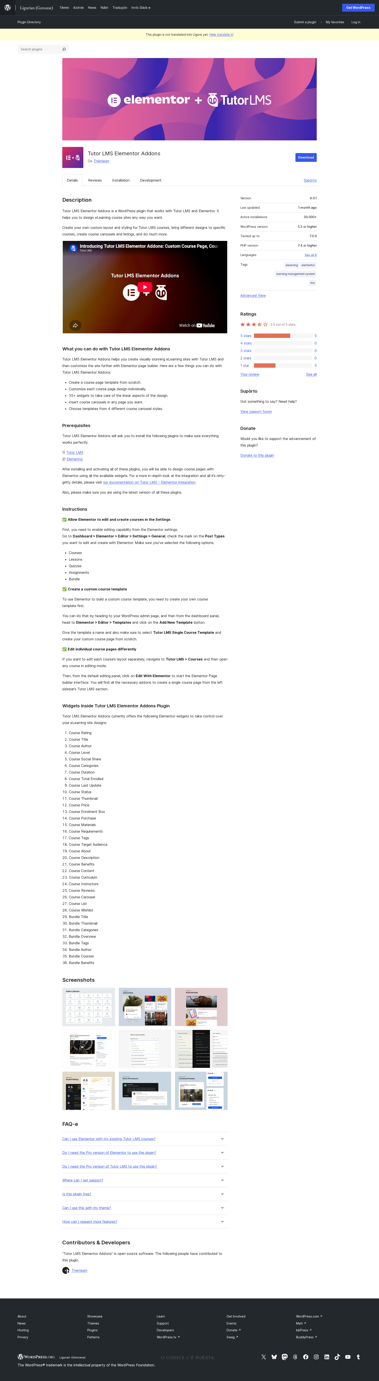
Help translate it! (221, 34)
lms (312, 282)
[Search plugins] (64, 49)
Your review (249, 374)
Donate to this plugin (257, 455)
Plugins (92, 1330)
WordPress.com (309, 1316)
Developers (165, 1330)
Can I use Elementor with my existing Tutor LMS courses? (109, 1139)
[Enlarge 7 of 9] (109, 1077)
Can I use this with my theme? (86, 1208)
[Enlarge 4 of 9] (109, 1035)
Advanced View (253, 295)
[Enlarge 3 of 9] (222, 993)
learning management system (295, 273)
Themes (93, 1323)
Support (163, 1323)
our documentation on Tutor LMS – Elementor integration (149, 482)
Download (306, 157)
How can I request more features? (89, 1222)
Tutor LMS (74, 452)
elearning (292, 265)
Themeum (101, 161)
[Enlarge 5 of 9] (165, 1035)
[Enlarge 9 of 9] (222, 1077)
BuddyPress (306, 1337)
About (22, 1316)
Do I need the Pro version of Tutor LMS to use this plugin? (109, 1166)
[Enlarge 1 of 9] (109, 993)
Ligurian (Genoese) (72, 1357)
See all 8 (311, 255)
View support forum (256, 411)
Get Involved (236, 1316)
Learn (161, 1316)
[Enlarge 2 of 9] (165, 993)
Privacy (23, 1337)
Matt (301, 1323)
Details (72, 180)
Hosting (23, 1330)
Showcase (94, 1316)
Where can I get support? (82, 1180)
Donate (234, 1330)
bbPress (304, 1330)
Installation (121, 180)
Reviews (95, 180)
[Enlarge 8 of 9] (165, 1077)
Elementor (75, 459)
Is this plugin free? (76, 1194)
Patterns (93, 1337)
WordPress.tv (168, 1337)
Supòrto (310, 180)
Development (150, 180)
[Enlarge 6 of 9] (222, 1035)
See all (311, 374)
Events (231, 1323)
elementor (308, 265)
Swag (232, 1337)
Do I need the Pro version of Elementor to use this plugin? (109, 1153)
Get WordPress (358, 7)
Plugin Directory (29, 22)
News (22, 1323)
